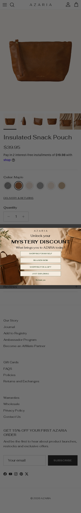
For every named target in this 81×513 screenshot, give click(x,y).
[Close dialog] (1, 229)
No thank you (40, 280)
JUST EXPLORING (40, 273)
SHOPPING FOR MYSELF (40, 253)
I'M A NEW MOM (40, 260)
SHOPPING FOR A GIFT (40, 267)
